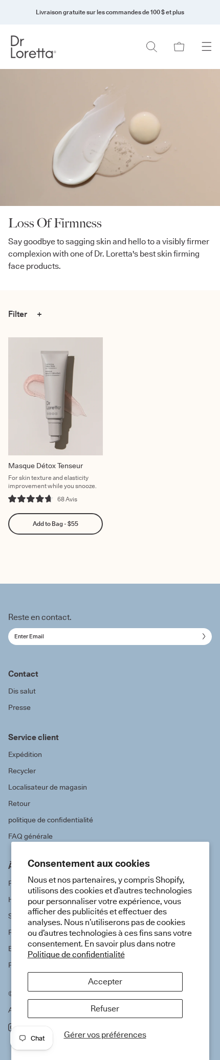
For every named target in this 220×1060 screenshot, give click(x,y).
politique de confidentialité (50, 820)
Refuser (105, 1008)
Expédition (25, 754)
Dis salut (22, 691)
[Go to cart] (179, 47)
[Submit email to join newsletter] (202, 636)
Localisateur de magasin (47, 787)
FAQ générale (30, 836)
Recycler (22, 771)
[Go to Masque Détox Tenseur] (55, 396)
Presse (19, 707)
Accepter (105, 981)
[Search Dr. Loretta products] (151, 47)
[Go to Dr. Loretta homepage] (33, 47)
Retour (19, 803)
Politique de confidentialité (76, 954)
